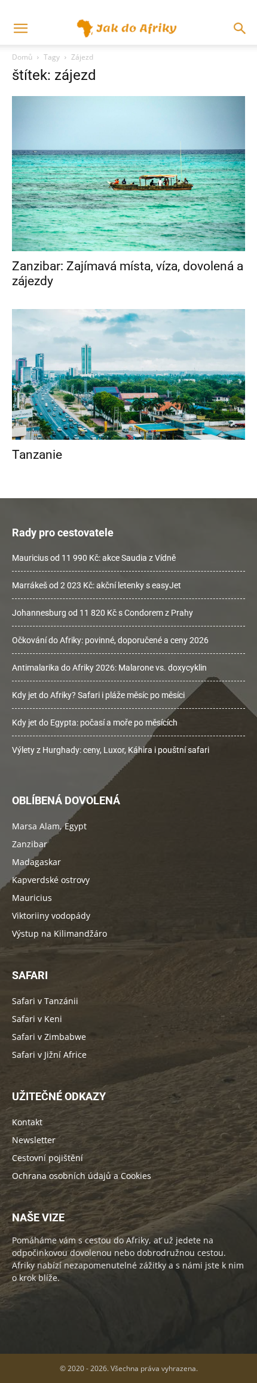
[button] (240, 29)
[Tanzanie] (128, 374)
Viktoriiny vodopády (51, 915)
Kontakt (27, 1122)
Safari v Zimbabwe (49, 1036)
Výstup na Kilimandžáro (59, 933)
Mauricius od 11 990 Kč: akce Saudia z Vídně (94, 558)
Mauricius (32, 897)
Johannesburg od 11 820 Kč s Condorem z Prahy (102, 613)
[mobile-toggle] (20, 29)
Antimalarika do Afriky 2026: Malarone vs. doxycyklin (109, 667)
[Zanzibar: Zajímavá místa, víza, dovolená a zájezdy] (128, 173)
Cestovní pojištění (47, 1157)
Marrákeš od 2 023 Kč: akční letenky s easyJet (96, 585)
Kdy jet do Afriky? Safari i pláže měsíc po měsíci (98, 695)
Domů (22, 57)
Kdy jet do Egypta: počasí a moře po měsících (95, 722)
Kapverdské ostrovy (51, 879)
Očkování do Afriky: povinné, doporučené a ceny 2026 (110, 640)
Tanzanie (37, 454)
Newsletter (34, 1140)
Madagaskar (36, 862)
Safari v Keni (37, 1018)
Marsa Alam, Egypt (49, 826)
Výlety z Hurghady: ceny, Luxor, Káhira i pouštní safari (110, 750)
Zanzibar (29, 844)
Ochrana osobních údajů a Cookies (81, 1175)
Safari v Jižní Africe (49, 1054)
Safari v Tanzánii (45, 1001)
